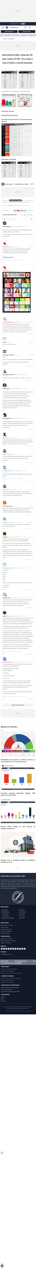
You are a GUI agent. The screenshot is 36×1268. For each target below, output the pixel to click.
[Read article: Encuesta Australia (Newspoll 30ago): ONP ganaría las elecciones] (18, 777)
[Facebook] (4, 949)
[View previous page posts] (17, 868)
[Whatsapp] (6, 949)
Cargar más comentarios (18, 705)
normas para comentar (15, 200)
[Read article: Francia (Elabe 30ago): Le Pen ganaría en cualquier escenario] (18, 810)
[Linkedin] (22, 949)
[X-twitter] (2, 949)
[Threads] (9, 949)
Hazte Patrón (5, 922)
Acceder (31, 210)
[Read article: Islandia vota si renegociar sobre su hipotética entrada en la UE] (18, 844)
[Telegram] (11, 949)
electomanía (14, 27)
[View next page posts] (19, 868)
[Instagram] (15, 949)
